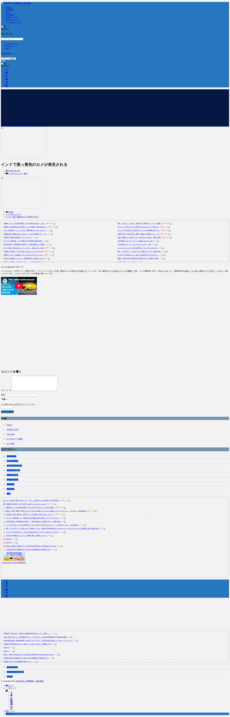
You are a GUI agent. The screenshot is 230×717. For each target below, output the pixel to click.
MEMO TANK (13, 429)
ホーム (10, 686)
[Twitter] (11, 695)
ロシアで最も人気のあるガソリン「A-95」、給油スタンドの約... (24, 248)
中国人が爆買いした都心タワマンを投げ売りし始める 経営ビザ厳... (139, 237)
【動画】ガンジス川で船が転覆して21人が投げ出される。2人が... (24, 223)
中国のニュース (12, 17)
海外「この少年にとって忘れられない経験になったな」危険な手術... (139, 251)
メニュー (11, 711)
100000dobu (11, 456)
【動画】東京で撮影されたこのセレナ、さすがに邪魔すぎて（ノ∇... (25, 234)
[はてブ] (11, 700)
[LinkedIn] (11, 707)
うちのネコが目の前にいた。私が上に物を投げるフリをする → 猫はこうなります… (33, 532)
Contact (10, 677)
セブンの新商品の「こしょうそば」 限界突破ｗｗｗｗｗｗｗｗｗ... (24, 230)
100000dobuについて (15, 672)
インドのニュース (13, 22)
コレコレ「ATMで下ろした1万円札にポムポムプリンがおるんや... (138, 227)
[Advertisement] (115, 106)
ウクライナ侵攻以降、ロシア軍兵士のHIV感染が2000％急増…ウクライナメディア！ (33, 518)
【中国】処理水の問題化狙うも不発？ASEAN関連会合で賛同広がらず (28, 549)
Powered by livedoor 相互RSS (14, 563)
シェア (13, 688)
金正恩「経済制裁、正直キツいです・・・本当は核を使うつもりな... (25, 262)
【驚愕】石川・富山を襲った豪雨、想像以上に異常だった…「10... (138, 234)
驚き (8, 12)
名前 (3, 395)
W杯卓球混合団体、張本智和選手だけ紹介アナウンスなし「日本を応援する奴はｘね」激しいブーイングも (37, 640)
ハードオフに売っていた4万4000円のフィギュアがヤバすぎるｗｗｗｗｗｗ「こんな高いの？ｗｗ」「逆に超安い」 (43, 525)
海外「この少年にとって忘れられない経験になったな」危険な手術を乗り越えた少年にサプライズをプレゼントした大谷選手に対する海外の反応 (52, 528)
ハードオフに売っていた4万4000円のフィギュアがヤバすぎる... (137, 248)
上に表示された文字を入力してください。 (19, 404)
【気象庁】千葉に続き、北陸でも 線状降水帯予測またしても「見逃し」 (27, 633)
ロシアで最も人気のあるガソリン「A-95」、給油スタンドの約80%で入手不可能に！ (33, 500)
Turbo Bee (11, 434)
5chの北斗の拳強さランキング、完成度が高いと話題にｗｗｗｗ (23, 258)
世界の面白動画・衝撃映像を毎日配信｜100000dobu (23, 125)
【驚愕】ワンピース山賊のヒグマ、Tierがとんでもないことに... (23, 255)
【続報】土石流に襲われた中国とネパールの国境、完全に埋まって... (25, 227)
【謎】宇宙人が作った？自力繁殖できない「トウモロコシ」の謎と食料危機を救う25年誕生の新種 (34, 637)
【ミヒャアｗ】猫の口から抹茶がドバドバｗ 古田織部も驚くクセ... (138, 230)
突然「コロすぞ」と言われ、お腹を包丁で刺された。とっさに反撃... (139, 223)
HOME (9, 7)
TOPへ (10, 714)
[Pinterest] (11, 709)
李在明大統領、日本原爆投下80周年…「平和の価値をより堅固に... (24, 244)
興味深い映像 (12, 480)
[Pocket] (11, 702)
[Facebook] (11, 693)
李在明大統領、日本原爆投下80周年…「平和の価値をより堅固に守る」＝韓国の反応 (33, 521)
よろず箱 (10, 444)
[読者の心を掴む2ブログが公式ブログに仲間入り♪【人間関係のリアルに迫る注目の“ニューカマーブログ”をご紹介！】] (13, 560)
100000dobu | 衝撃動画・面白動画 (29, 681)
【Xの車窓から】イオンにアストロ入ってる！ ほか (134, 244)
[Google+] (11, 698)
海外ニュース (11, 20)
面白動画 (9, 15)
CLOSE (6, 29)
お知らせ (9, 539)
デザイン (9, 46)
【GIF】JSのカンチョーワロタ (127, 262)
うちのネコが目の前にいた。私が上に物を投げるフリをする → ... (138, 255)
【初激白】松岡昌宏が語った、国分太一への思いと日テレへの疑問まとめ (27, 644)
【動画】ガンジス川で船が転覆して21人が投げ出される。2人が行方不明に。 (30, 507)
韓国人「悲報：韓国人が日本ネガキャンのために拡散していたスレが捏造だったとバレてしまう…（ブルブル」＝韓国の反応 (46, 511)
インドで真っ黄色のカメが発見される (22, 217)
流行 (8, 48)
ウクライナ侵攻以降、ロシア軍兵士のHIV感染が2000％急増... (23, 241)
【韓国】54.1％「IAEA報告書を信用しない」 (17, 661)
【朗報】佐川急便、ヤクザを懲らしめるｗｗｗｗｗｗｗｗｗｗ (23, 251)
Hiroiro (9, 425)
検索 (3, 61)
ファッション (11, 43)
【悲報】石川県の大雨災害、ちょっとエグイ (17, 237)
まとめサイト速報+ (15, 439)
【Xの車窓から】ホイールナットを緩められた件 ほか (135, 241)
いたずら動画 (12, 461)
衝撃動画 (9, 10)
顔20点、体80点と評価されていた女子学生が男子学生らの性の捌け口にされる (31, 546)
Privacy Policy (12, 667)
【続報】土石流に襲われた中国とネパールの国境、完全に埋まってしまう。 (30, 514)
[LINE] (11, 704)
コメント (6, 390)
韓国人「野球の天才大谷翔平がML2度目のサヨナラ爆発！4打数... (138, 258)
